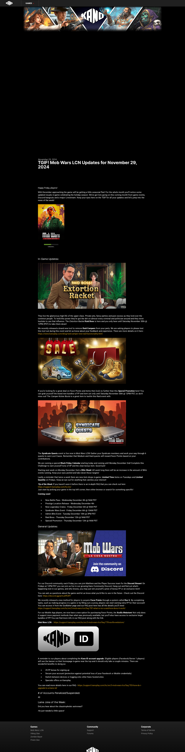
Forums (90, 733)
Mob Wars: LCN (36, 730)
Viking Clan (35, 733)
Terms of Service (148, 730)
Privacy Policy (147, 733)
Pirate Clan (35, 740)
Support (90, 730)
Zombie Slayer (36, 737)
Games (30, 3)
